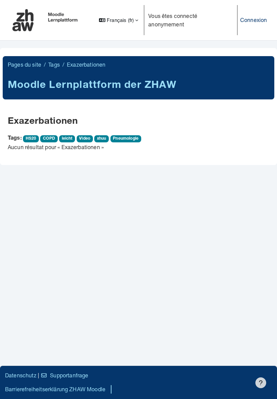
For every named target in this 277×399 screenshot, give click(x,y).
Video (84, 139)
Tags (54, 64)
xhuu (101, 139)
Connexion (253, 20)
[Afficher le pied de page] (260, 382)
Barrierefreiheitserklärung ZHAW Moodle (55, 389)
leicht (67, 139)
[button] (119, 20)
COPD (49, 139)
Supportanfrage (69, 375)
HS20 (31, 139)
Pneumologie (125, 139)
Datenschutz (20, 375)
